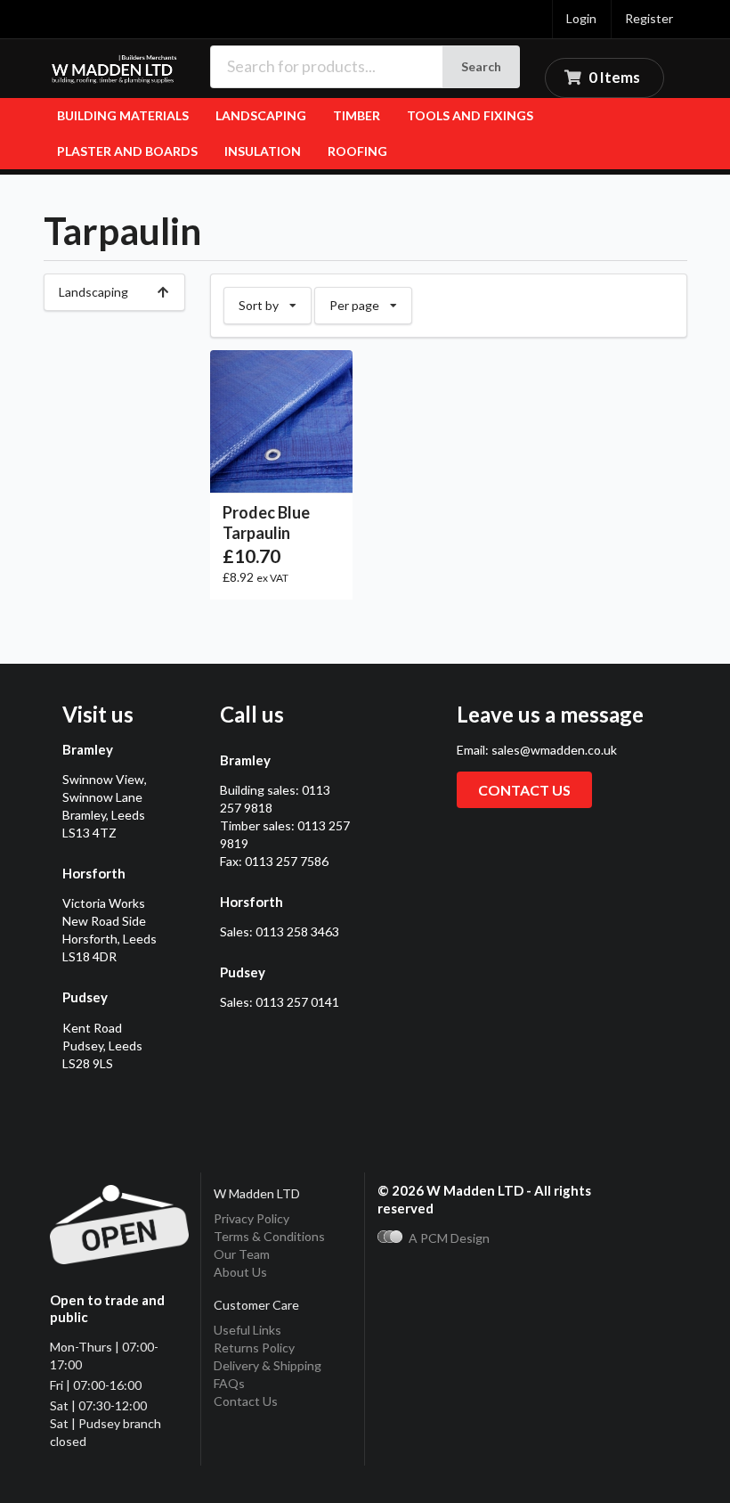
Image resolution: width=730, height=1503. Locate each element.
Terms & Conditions (269, 1236)
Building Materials (123, 115)
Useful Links (247, 1329)
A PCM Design (449, 1238)
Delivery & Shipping (267, 1365)
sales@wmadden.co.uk (554, 749)
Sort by (275, 300)
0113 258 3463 (297, 931)
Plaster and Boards (127, 151)
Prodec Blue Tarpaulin (266, 522)
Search (481, 66)
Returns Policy (254, 1347)
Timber (356, 115)
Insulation (262, 151)
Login (581, 18)
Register (649, 18)
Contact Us (246, 1401)
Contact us (524, 789)
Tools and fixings (470, 115)
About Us (240, 1271)
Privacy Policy (251, 1218)
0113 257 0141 (297, 1001)
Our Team (242, 1254)
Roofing (357, 151)
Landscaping (260, 115)
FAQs (229, 1383)
